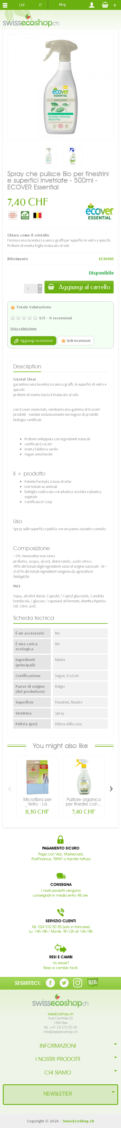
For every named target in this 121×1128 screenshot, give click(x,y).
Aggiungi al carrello (84, 287)
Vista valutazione (23, 328)
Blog (62, 4)
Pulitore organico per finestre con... (84, 802)
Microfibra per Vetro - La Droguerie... (37, 804)
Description (27, 366)
